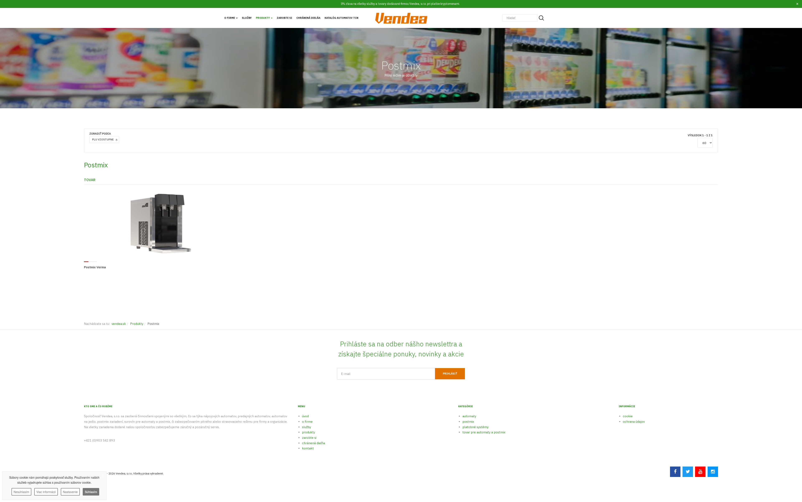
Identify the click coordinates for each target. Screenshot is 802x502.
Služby (247, 17)
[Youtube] (700, 472)
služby (306, 427)
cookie (628, 416)
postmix (468, 422)
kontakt (308, 448)
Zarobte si (284, 17)
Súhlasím (91, 492)
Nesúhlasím (21, 492)
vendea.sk (119, 324)
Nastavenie (70, 492)
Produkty (263, 17)
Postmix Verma (95, 267)
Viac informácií (46, 492)
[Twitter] (688, 472)
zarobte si (309, 438)
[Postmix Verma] (160, 223)
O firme (230, 17)
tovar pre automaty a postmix (483, 432)
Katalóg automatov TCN (341, 17)
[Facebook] (675, 472)
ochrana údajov (634, 422)
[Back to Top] (788, 473)
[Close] (797, 3)
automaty (469, 416)
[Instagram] (713, 472)
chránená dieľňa (313, 443)
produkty (308, 432)
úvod (305, 416)
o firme (307, 422)
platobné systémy (475, 427)
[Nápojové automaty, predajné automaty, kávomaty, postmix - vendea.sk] (401, 18)
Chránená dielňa (308, 17)
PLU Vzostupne (103, 139)
